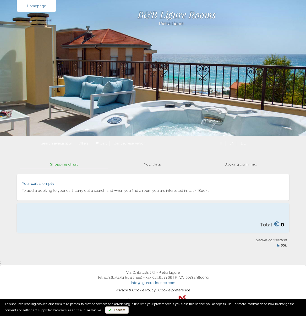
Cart (103, 143)
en (232, 143)
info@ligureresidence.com (153, 283)
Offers (83, 143)
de (243, 143)
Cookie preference (174, 290)
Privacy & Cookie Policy (136, 290)
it (221, 143)
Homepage (36, 6)
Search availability (56, 143)
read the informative (84, 310)
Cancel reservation (130, 143)
